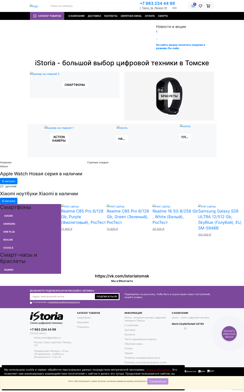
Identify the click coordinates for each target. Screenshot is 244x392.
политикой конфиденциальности (64, 302)
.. (157, 38)
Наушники (83, 322)
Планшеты (83, 326)
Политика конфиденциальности (142, 357)
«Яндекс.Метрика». (158, 369)
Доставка (94, 15)
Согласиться (158, 381)
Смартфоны (84, 317)
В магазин (8, 181)
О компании (76, 15)
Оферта (163, 15)
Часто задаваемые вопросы (140, 339)
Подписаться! (107, 296)
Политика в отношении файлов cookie (145, 362)
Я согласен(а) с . (56, 302)
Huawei (8, 269)
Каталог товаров (49, 15)
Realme (8, 239)
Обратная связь (131, 15)
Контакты (110, 15)
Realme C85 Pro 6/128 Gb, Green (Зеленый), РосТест (128, 217)
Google (8, 247)
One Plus (9, 231)
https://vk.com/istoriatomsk (122, 276)
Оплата (150, 15)
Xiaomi (8, 215)
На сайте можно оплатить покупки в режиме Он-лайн (180, 46)
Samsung (9, 223)
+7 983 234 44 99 (157, 3)
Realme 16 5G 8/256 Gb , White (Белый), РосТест (175, 217)
